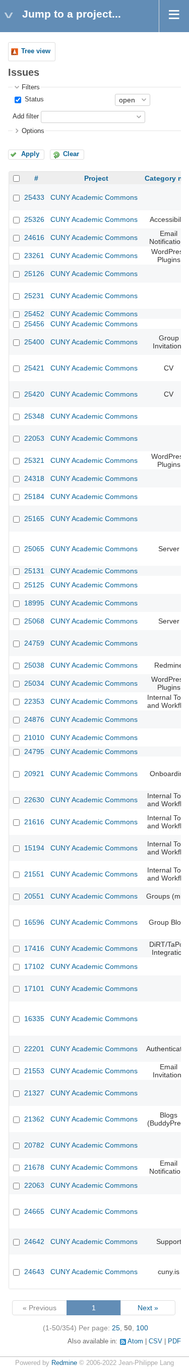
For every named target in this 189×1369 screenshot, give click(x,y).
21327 (34, 1093)
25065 (34, 549)
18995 (34, 603)
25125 (34, 585)
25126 (34, 274)
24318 (34, 478)
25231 (34, 296)
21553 (34, 1071)
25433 (34, 197)
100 (142, 1328)
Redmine (64, 1362)
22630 (34, 800)
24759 (34, 643)
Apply (30, 154)
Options (33, 131)
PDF (174, 1341)
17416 (34, 948)
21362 (34, 1119)
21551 (34, 874)
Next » (148, 1308)
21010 (34, 737)
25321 (34, 460)
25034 (34, 683)
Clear (71, 154)
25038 (34, 665)
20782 (34, 1145)
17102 (34, 966)
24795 (34, 752)
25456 (34, 324)
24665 (34, 1211)
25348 (34, 416)
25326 (34, 219)
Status (33, 99)
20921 (34, 774)
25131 (34, 571)
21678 (34, 1167)
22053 (34, 438)
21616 (34, 822)
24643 (34, 1272)
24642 (34, 1241)
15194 (34, 848)
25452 (34, 314)
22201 (34, 1049)
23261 (34, 256)
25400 (34, 342)
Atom (135, 1341)
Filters (31, 87)
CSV (155, 1341)
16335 (34, 1019)
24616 (34, 237)
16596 (34, 922)
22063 (34, 1185)
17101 (34, 988)
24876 (34, 719)
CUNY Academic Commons (94, 197)
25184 (34, 496)
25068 (34, 621)
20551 (34, 896)
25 (116, 1328)
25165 (34, 519)
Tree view (35, 51)
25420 (34, 394)
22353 (34, 701)
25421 (34, 368)
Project (96, 178)
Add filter (26, 116)
